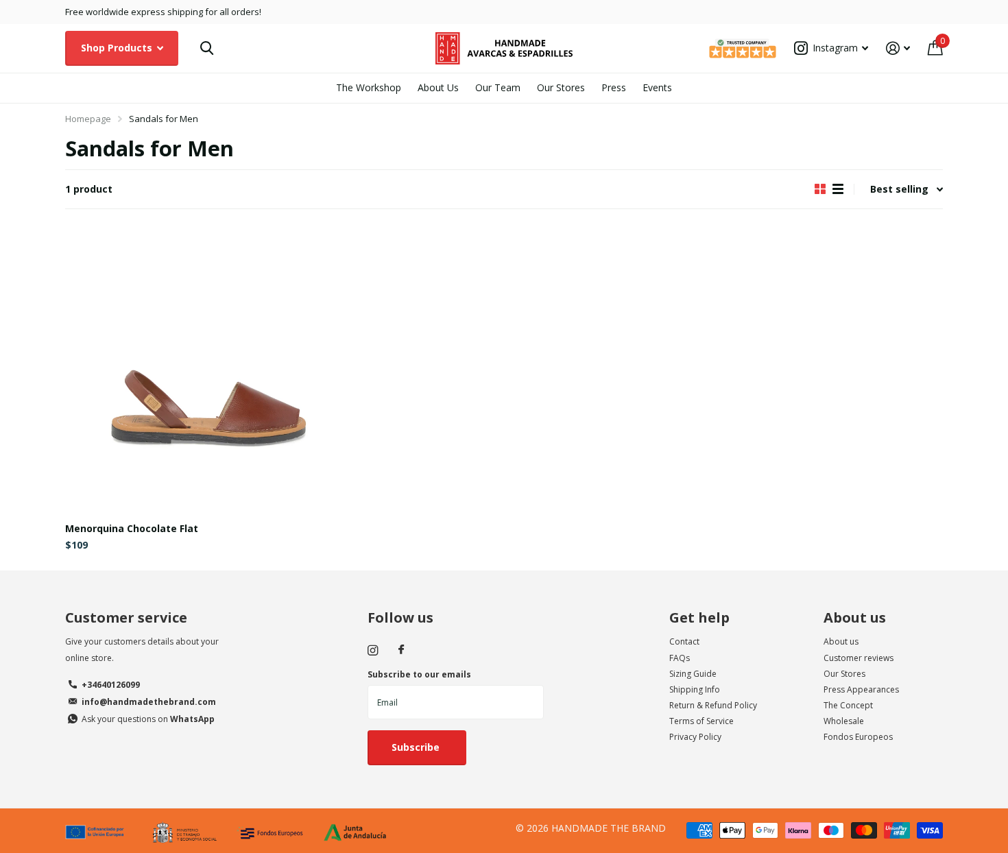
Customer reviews (858, 658)
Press (613, 87)
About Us (438, 87)
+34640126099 (111, 684)
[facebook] (401, 650)
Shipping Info (694, 689)
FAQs (679, 658)
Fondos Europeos (858, 737)
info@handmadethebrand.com (149, 702)
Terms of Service (701, 721)
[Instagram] (373, 650)
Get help (699, 617)
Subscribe (417, 747)
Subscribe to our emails (419, 674)
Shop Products (118, 47)
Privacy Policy (695, 737)
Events (657, 87)
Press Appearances (861, 689)
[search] (206, 48)
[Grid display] (820, 189)
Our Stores (561, 87)
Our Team (497, 87)
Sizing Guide (693, 674)
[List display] (837, 189)
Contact (684, 641)
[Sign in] (898, 48)
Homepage (88, 118)
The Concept (848, 705)
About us (855, 617)
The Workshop (368, 87)
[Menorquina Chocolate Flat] (207, 369)
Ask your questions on (148, 719)
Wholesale (844, 721)
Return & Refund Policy (713, 705)
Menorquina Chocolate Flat (131, 528)
